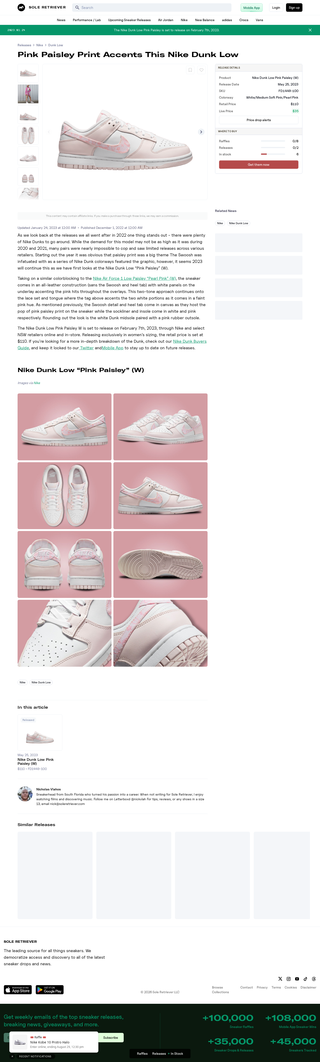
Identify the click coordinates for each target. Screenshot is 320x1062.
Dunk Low (55, 45)
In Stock (177, 1053)
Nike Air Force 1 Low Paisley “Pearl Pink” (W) (134, 278)
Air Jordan (165, 20)
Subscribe (110, 1037)
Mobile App (112, 347)
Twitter (86, 347)
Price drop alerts (259, 120)
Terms (276, 987)
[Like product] (201, 70)
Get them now (258, 164)
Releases (24, 45)
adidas (227, 20)
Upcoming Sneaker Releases (129, 20)
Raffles (142, 1053)
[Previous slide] (48, 132)
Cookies (291, 987)
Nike (184, 20)
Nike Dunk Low (41, 682)
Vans (259, 20)
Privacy (262, 987)
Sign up (294, 7)
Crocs (243, 20)
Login (276, 7)
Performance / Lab (87, 20)
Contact (246, 987)
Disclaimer (308, 987)
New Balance (205, 20)
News (61, 20)
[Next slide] (201, 132)
